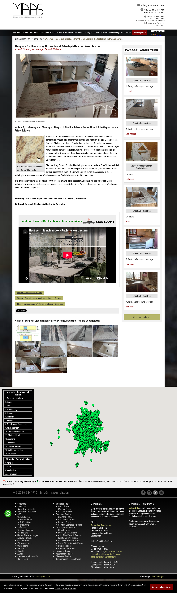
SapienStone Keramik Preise (70, 543)
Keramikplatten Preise (65, 527)
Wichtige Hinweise (25, 530)
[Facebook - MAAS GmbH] (144, 494)
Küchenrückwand (24, 543)
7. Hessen (9, 420)
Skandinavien (10, 470)
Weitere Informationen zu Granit (29, 293)
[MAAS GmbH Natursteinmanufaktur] (27, 17)
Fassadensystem (116, 33)
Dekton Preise (64, 546)
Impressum (22, 506)
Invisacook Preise (63, 551)
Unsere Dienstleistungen (27, 535)
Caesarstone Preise (66, 519)
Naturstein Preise (63, 503)
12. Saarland (10, 439)
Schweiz (8, 466)
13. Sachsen (10, 443)
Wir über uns (22, 532)
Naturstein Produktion (26, 511)
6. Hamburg (9, 417)
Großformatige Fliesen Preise (68, 559)
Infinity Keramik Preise (68, 538)
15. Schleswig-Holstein (14, 450)
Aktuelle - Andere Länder (18, 459)
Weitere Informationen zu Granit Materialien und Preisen (39, 298)
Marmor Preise (64, 509)
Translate (159, 35)
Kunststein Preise (63, 514)
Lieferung (21, 527)
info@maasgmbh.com (153, 5)
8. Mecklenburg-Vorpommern (16, 424)
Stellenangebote (139, 33)
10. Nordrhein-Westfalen (14, 431)
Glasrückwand (23, 540)
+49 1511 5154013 (154, 12)
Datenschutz (22, 559)
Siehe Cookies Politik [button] (65, 588)
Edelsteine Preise (63, 556)
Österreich (9, 463)
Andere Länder (11, 474)
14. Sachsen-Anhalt (13, 446)
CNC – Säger (26, 522)
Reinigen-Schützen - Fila (27, 556)
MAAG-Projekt (158, 576)
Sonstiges (88, 33)
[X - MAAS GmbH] (156, 494)
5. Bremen (9, 413)
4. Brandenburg (11, 409)
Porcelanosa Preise (66, 548)
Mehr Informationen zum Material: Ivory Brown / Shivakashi (40, 304)
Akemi (20, 553)
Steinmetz (24, 525)
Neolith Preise (64, 530)
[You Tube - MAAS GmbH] (162, 494)
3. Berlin (8, 406)
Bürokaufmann (26, 519)
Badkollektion (56, 33)
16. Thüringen (10, 454)
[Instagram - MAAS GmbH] (150, 494)
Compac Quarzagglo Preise (70, 525)
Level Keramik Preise (67, 532)
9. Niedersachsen (12, 428)
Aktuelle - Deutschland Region (18, 393)
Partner (20, 548)
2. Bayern (8, 402)
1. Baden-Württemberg (14, 398)
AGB (19, 514)
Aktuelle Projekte (100, 33)
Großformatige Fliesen (72, 33)
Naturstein (34, 33)
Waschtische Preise (64, 553)
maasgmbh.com (43, 576)
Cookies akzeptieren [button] (161, 587)
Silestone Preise (65, 517)
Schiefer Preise (65, 511)
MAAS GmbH (48, 39)
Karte (112, 567)
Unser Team (22, 546)
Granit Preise (63, 506)
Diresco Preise (64, 522)
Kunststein (44, 33)
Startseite (17, 33)
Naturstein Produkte (26, 509)
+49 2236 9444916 (154, 9)
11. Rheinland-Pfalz (13, 435)
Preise (25, 33)
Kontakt (128, 33)
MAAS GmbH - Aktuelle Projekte (141, 49)
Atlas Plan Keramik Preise (69, 535)
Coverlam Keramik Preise (69, 540)
